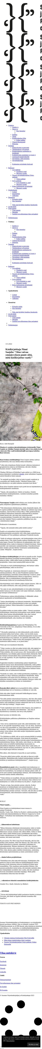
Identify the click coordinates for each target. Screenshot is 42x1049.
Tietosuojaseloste (10, 1041)
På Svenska (3, 990)
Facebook (3, 961)
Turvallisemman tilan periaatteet (10, 983)
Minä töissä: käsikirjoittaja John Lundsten (17, 940)
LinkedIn (3, 972)
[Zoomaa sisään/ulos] (1, 1046)
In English (3, 987)
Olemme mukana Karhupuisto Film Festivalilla (19, 938)
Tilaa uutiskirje (8, 953)
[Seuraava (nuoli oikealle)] (3, 1048)
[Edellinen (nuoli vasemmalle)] (1, 1048)
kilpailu (21, 474)
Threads (2, 968)
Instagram (3, 965)
